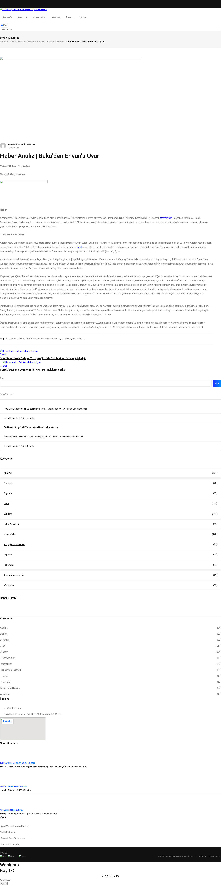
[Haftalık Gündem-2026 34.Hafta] (6, 779)
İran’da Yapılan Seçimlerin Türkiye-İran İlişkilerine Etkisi (33, 369)
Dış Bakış (110, 483)
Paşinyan (66, 338)
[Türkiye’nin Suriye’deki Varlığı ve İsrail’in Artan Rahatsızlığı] (6, 802)
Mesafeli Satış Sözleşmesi (12, 838)
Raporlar (110, 554)
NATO (57, 338)
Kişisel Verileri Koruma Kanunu (14, 826)
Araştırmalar (39, 17)
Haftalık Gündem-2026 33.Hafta (19, 446)
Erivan (36, 338)
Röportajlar (110, 565)
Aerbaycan (11, 338)
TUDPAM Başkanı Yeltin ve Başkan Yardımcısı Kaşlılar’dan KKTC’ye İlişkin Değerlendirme (45, 409)
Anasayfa (7, 17)
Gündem (110, 513)
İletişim (83, 17)
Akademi (56, 17)
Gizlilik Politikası (7, 832)
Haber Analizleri (110, 524)
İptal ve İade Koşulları (10, 844)
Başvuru (70, 17)
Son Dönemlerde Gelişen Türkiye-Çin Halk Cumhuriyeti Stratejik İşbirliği (43, 358)
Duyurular (110, 493)
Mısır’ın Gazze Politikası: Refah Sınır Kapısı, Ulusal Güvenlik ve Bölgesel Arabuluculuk (43, 437)
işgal (79, 247)
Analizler (110, 473)
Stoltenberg (79, 338)
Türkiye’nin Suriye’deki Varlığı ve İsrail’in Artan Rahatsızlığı (31, 427)
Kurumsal (22, 17)
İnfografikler (110, 534)
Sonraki (3, 366)
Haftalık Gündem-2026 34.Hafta (19, 418)
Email (3, 880)
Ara (1, 378)
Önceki (3, 354)
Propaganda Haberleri (110, 544)
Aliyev (22, 338)
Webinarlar (110, 585)
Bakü (29, 338)
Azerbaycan (166, 218)
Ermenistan (47, 338)
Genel (110, 503)
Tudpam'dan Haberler (110, 575)
